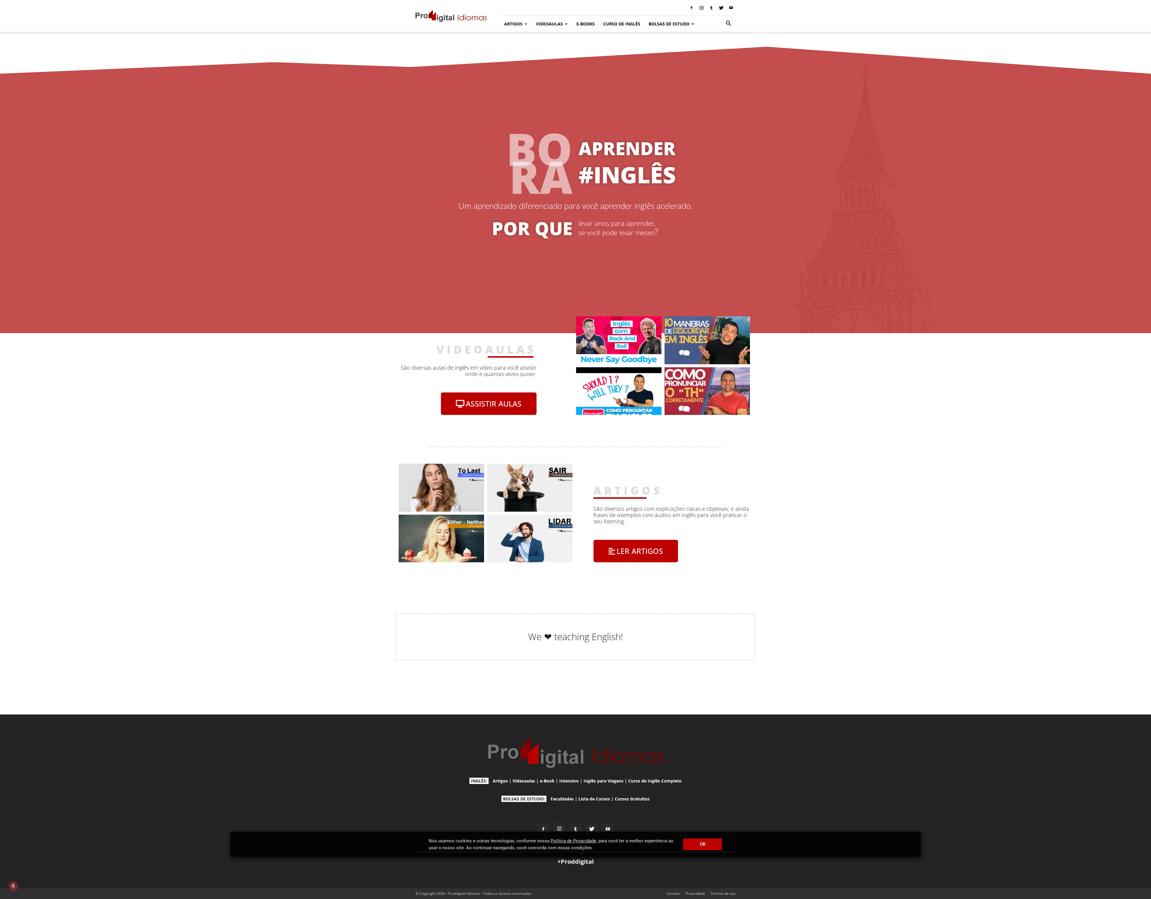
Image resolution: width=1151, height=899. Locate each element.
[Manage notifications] (13, 886)
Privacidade (695, 893)
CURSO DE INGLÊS (621, 24)
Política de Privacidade (573, 841)
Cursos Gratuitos (632, 799)
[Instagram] (701, 8)
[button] (728, 24)
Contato (673, 893)
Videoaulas (524, 781)
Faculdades (562, 799)
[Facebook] (691, 8)
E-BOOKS (585, 24)
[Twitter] (721, 8)
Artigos (500, 781)
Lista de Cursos (594, 799)
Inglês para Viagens (603, 781)
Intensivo (569, 781)
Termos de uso (723, 893)
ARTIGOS (513, 24)
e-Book (547, 781)
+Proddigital (576, 861)
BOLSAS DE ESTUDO (669, 24)
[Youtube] (731, 8)
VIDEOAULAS (549, 24)
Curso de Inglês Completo (655, 781)
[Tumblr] (711, 8)
